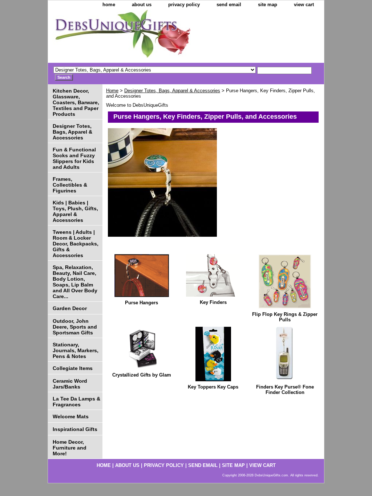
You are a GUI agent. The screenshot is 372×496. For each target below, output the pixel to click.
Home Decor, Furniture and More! (69, 447)
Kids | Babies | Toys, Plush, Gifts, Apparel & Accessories (75, 211)
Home (112, 90)
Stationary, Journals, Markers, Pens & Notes (75, 350)
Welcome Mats (71, 416)
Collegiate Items (73, 368)
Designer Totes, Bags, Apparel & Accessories (172, 90)
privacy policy (184, 4)
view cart (304, 4)
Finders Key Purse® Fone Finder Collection (285, 389)
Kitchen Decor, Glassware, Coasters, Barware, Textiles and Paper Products (76, 102)
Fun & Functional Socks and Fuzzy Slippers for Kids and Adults (74, 158)
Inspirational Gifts (75, 429)
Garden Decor (70, 308)
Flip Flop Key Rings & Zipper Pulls (285, 317)
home (108, 4)
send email (229, 4)
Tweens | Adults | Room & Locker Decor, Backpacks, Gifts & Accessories (75, 243)
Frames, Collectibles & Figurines (70, 185)
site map (267, 4)
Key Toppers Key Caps (213, 387)
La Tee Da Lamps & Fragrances (76, 401)
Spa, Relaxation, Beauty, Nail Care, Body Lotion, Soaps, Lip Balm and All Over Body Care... (75, 281)
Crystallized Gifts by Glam (141, 375)
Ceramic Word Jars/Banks (70, 384)
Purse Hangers (141, 302)
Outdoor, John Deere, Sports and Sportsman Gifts (75, 327)
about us (141, 4)
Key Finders (213, 302)
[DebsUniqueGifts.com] (139, 36)
